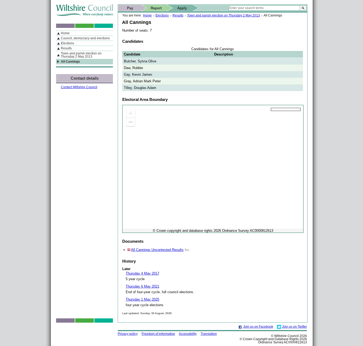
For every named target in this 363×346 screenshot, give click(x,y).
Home (147, 15)
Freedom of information (158, 333)
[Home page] (84, 15)
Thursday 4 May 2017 (142, 273)
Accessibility (188, 333)
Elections (162, 15)
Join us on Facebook (258, 326)
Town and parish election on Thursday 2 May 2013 (223, 15)
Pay (130, 8)
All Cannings (70, 61)
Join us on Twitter (294, 326)
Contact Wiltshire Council (79, 87)
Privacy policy (128, 333)
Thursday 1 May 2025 (142, 299)
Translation (209, 333)
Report (156, 8)
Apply (182, 8)
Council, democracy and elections (85, 38)
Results (177, 15)
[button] (130, 113)
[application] (213, 169)
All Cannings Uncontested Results (157, 250)
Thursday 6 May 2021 (142, 286)
